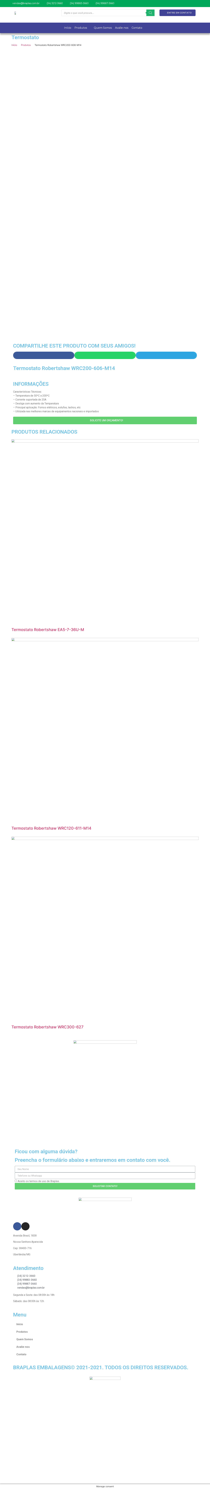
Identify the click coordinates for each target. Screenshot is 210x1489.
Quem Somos (24, 1339)
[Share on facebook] (43, 355)
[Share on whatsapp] (105, 355)
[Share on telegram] (166, 355)
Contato (21, 1354)
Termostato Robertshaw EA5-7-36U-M (47, 629)
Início (14, 45)
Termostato (25, 37)
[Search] (150, 13)
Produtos (26, 45)
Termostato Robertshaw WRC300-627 (47, 1027)
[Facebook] (17, 1226)
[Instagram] (25, 1226)
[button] (105, 420)
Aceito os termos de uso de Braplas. (39, 1181)
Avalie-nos (23, 1346)
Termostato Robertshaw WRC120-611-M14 (51, 828)
